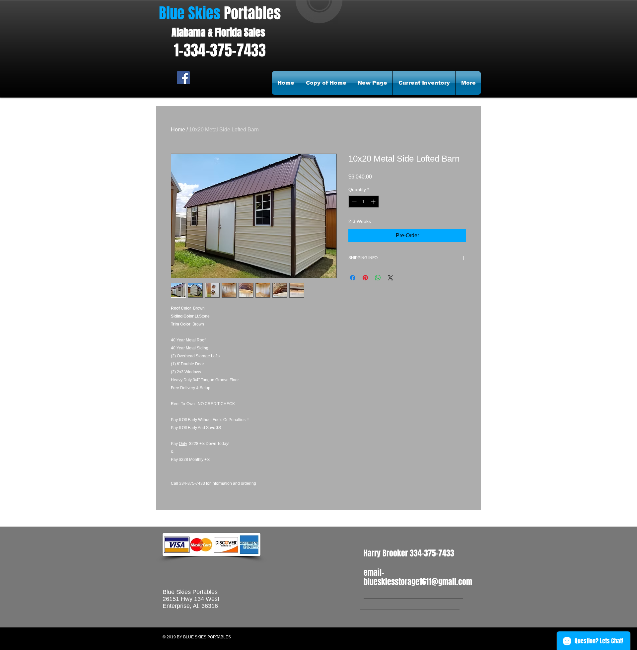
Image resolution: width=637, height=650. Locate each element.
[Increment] (374, 201)
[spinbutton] (364, 201)
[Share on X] (390, 278)
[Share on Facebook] (353, 278)
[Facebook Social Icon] (183, 77)
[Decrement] (353, 201)
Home (178, 129)
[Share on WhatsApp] (378, 278)
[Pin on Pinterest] (365, 278)
